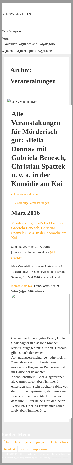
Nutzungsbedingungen (31, 442)
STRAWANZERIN (16, 14)
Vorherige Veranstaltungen (31, 203)
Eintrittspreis (27, 51)
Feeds (23, 449)
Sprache (46, 51)
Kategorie (49, 44)
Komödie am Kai (22, 285)
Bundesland (29, 44)
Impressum (40, 449)
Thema (9, 51)
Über (7, 442)
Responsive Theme (59, 458)
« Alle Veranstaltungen (25, 194)
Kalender (10, 44)
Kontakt (9, 449)
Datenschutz (59, 442)
